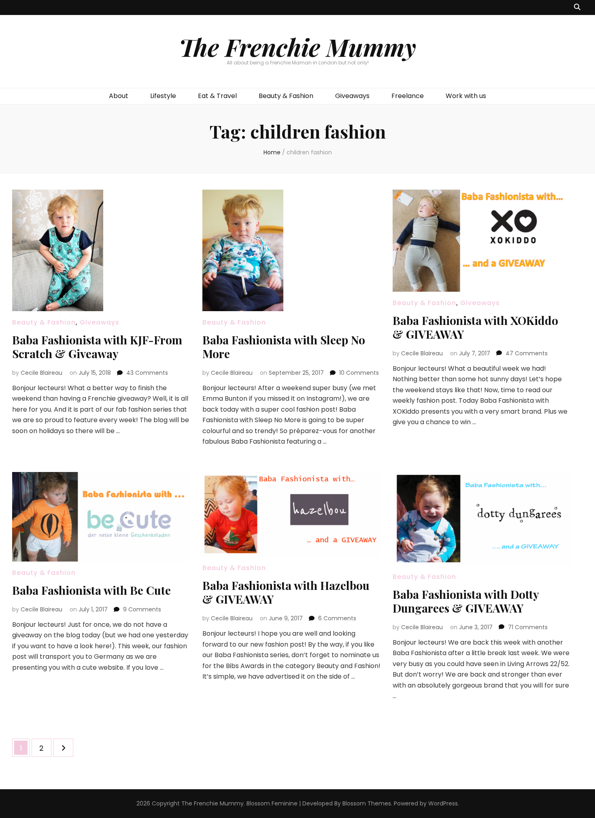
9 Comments (142, 609)
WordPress (443, 803)
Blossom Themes (366, 803)
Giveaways (352, 95)
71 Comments (528, 627)
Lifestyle (163, 95)
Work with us (466, 95)
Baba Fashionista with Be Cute (91, 590)
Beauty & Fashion (286, 95)
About (118, 95)
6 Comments (337, 618)
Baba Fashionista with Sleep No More (283, 346)
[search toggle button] (577, 7)
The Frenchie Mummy (297, 46)
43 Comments (147, 373)
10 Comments (359, 373)
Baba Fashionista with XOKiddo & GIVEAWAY (475, 327)
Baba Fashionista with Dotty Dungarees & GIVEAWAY (466, 601)
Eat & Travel (217, 95)
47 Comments (527, 353)
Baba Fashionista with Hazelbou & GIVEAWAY (286, 592)
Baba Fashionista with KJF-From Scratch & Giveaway (97, 346)
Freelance (407, 95)
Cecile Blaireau (41, 373)
